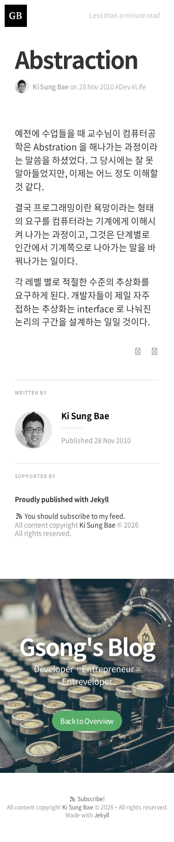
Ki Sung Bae (97, 524)
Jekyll (99, 499)
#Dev (122, 86)
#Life (138, 86)
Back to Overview (87, 721)
